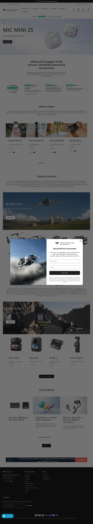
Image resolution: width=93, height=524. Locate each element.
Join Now (65, 273)
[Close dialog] (81, 241)
